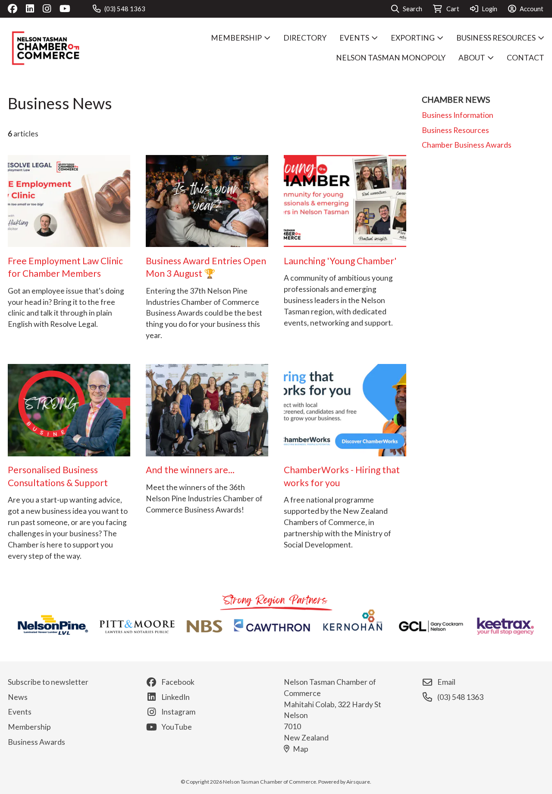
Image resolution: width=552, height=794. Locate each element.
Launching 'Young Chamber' (340, 260)
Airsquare (358, 781)
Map (300, 748)
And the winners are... (190, 469)
